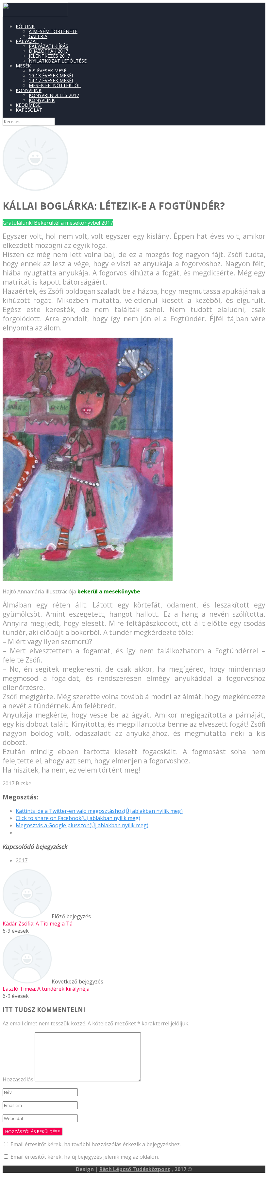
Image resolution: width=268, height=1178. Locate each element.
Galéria (38, 36)
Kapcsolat (29, 110)
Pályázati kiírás (48, 46)
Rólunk (25, 26)
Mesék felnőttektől (55, 85)
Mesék (23, 66)
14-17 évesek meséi (51, 80)
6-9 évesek (16, 930)
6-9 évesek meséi (48, 70)
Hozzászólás (18, 1079)
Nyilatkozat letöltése (58, 61)
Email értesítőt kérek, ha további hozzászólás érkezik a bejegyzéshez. (95, 1144)
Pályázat (27, 41)
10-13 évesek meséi (51, 75)
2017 (21, 860)
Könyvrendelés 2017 (54, 95)
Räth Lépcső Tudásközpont (134, 1169)
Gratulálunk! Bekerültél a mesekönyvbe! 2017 (58, 222)
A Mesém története (53, 31)
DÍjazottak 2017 (48, 51)
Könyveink (29, 90)
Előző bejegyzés (47, 920)
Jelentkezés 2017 (49, 56)
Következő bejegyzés (53, 985)
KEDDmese (28, 105)
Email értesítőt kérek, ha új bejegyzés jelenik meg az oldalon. (84, 1156)
